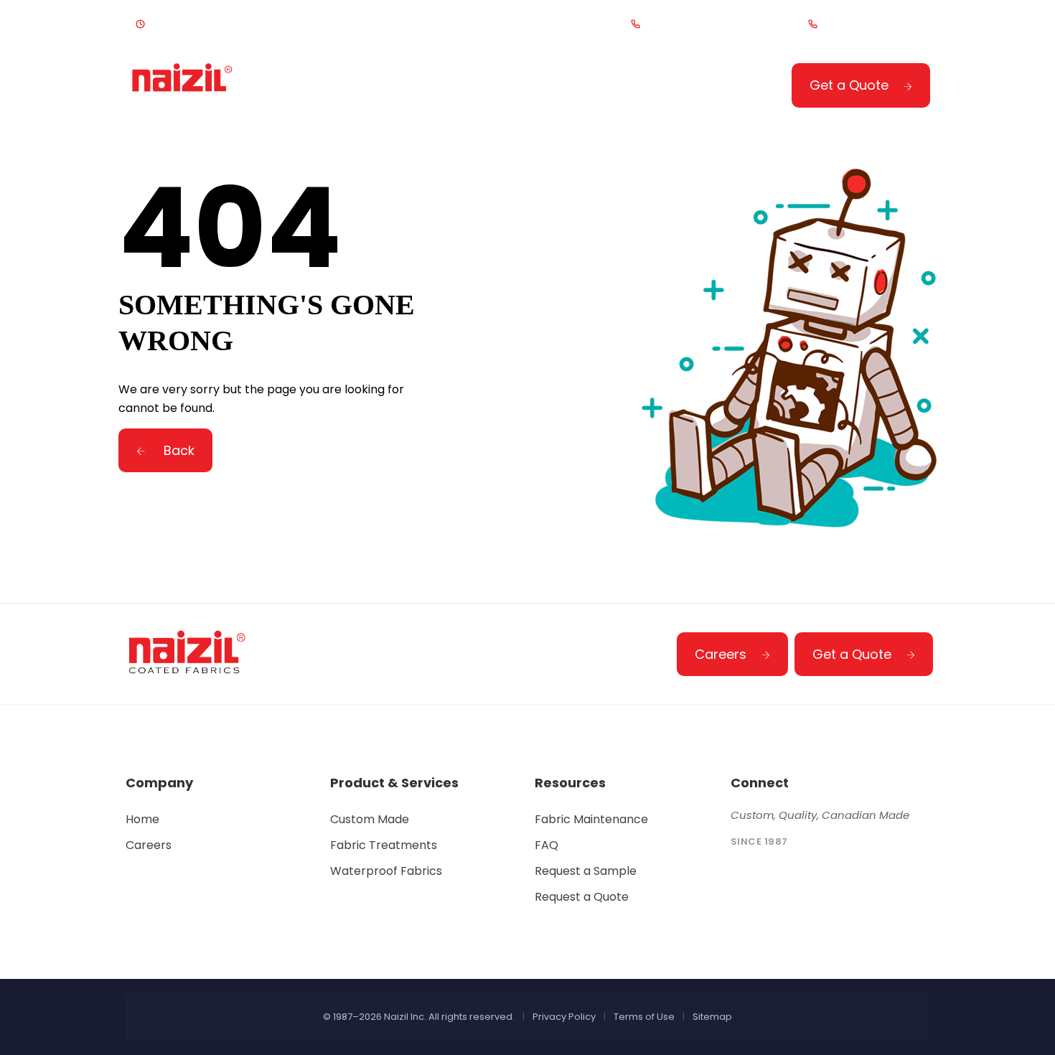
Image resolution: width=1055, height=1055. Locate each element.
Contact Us (657, 87)
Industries (527, 87)
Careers (720, 654)
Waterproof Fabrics (386, 871)
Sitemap (712, 1016)
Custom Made (369, 819)
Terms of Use (644, 1016)
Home (305, 87)
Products (403, 87)
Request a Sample (586, 871)
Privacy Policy (564, 1016)
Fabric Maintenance (591, 819)
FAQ (546, 845)
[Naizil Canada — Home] (183, 84)
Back (177, 450)
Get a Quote (849, 85)
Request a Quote (582, 896)
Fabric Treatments (383, 845)
